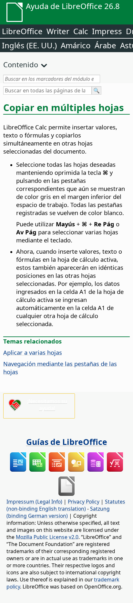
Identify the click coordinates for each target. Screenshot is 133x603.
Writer (57, 31)
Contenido (20, 64)
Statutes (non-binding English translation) (65, 505)
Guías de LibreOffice (66, 441)
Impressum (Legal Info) (34, 501)
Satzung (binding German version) (58, 512)
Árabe (105, 45)
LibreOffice (22, 31)
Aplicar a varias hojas (32, 352)
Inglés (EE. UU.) (29, 45)
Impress (107, 31)
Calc (80, 31)
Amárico (76, 45)
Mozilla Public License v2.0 (47, 537)
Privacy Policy (83, 501)
